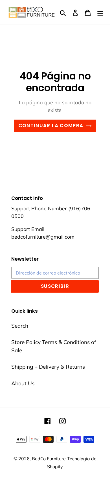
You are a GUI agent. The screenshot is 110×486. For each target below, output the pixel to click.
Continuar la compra (50, 125)
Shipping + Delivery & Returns (48, 366)
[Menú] (100, 12)
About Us (22, 383)
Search (19, 325)
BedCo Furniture (49, 458)
